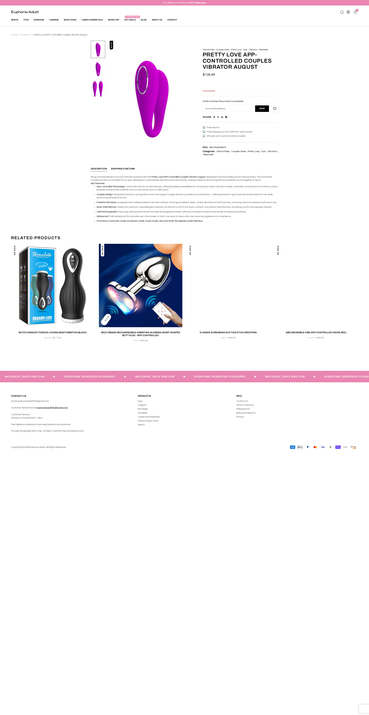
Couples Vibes (222, 50)
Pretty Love (236, 50)
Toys (245, 50)
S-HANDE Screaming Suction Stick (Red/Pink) (228, 332)
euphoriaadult (25, 401)
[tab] (99, 169)
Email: (14, 401)
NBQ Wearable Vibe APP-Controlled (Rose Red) (316, 332)
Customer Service (20, 414)
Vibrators (253, 50)
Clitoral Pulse (209, 50)
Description (99, 168)
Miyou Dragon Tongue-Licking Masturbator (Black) (53, 332)
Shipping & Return (123, 168)
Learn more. (200, 3)
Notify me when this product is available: (223, 101)
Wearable (263, 50)
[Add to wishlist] (94, 249)
